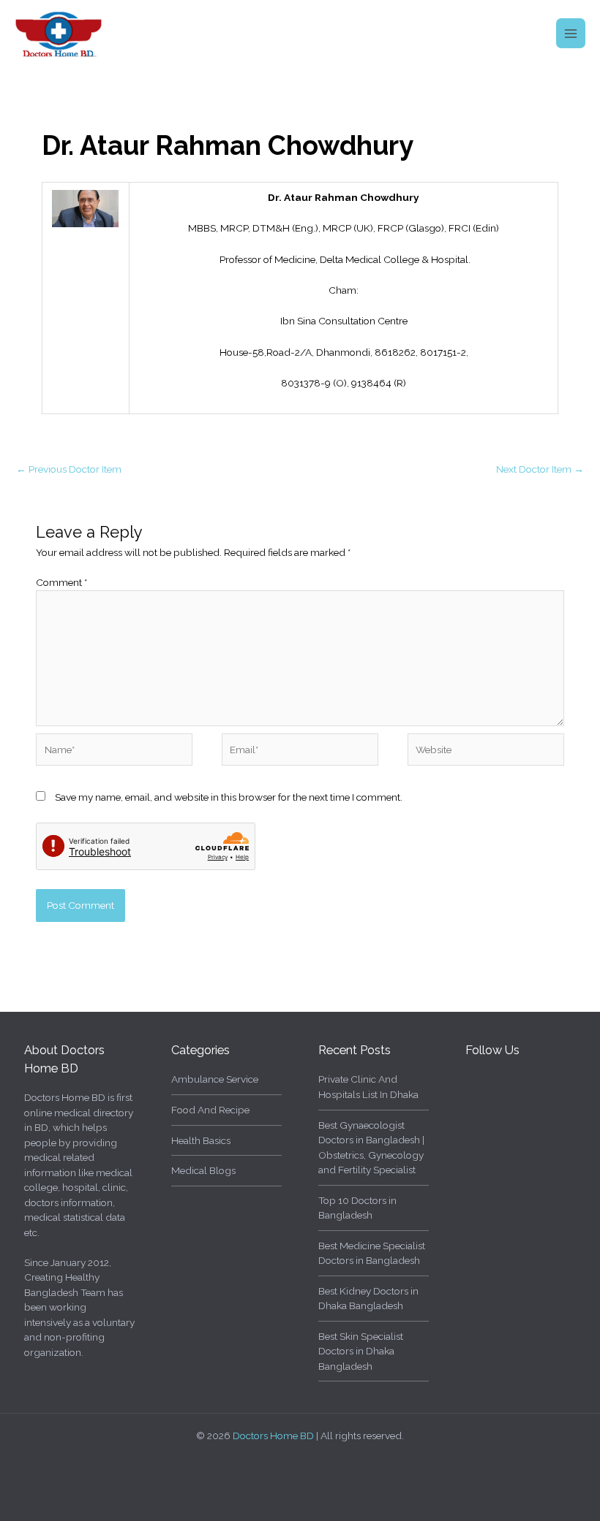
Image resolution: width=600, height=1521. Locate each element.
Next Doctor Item (540, 469)
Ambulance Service (214, 1079)
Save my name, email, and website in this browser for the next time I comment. (228, 797)
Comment (61, 582)
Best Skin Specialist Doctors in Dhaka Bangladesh (360, 1351)
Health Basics (200, 1140)
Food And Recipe (210, 1110)
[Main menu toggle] (571, 33)
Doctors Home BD (273, 1435)
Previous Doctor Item (68, 469)
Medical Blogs (203, 1170)
